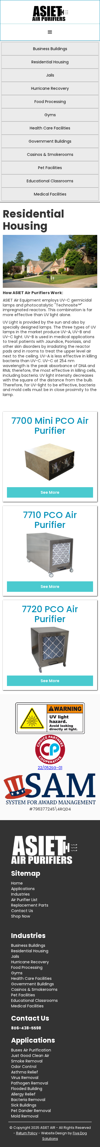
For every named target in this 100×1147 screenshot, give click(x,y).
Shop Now (20, 916)
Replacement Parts (29, 905)
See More (50, 492)
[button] (50, 32)
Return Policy (27, 1133)
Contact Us (22, 910)
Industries (20, 894)
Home (17, 883)
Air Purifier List (24, 899)
